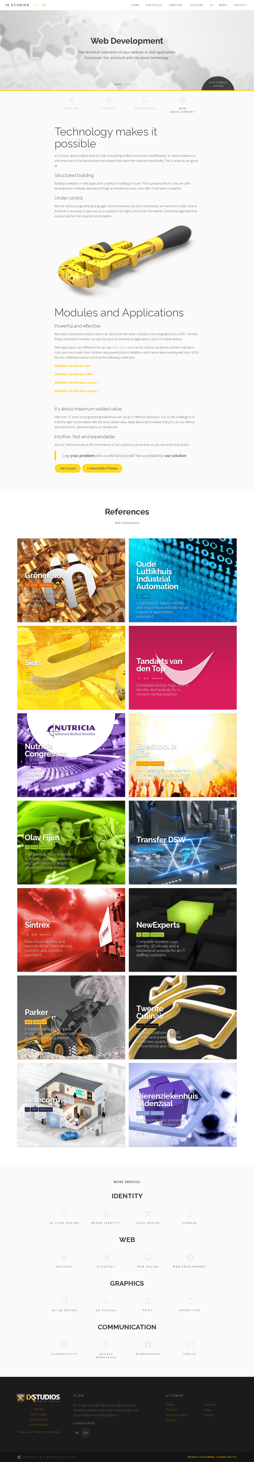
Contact (240, 5)
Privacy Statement (202, 1456)
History (171, 1420)
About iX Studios (177, 1415)
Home (135, 5)
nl (36, 5)
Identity (39, 1409)
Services (209, 1404)
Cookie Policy (226, 1456)
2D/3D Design (38, 1419)
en (44, 5)
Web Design (38, 1414)
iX (211, 5)
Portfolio (154, 5)
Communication (38, 1425)
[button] (176, 5)
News (223, 5)
